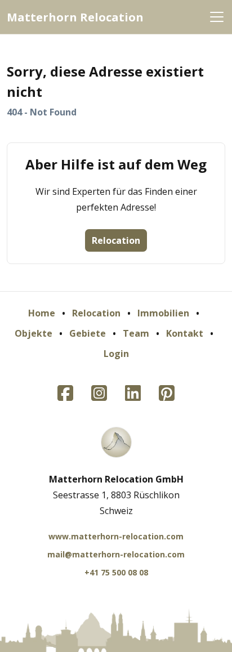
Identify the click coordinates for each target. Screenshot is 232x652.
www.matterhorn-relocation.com (116, 536)
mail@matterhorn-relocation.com (116, 554)
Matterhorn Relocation (75, 17)
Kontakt (184, 333)
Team (136, 333)
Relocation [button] (116, 240)
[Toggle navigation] (216, 17)
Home (41, 313)
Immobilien (163, 313)
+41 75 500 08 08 (116, 572)
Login (116, 353)
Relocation (96, 313)
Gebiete (87, 333)
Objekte (33, 333)
